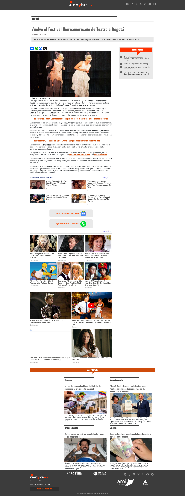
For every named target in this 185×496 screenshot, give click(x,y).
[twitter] (140, 4)
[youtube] (149, 4)
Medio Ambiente (116, 380)
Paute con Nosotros (44, 489)
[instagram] (136, 4)
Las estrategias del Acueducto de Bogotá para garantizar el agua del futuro (136, 74)
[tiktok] (132, 4)
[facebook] (154, 4)
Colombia (68, 380)
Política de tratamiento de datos (40, 484)
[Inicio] (80, 4)
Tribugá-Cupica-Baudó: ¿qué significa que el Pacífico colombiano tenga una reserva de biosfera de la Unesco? (128, 389)
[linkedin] (145, 4)
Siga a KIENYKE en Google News (67, 213)
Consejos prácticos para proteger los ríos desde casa (137, 68)
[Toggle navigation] (33, 4)
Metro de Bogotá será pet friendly (136, 64)
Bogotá (35, 19)
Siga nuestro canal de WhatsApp (67, 224)
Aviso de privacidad (36, 481)
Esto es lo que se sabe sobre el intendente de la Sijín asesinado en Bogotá (136, 58)
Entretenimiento (71, 428)
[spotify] (127, 4)
